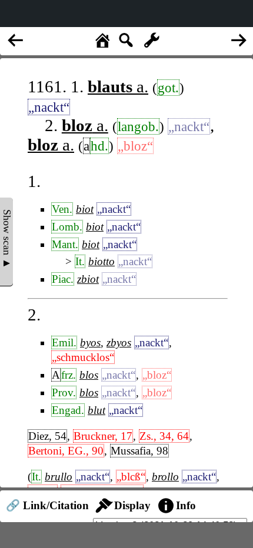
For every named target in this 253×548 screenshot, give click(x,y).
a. (118, 86)
